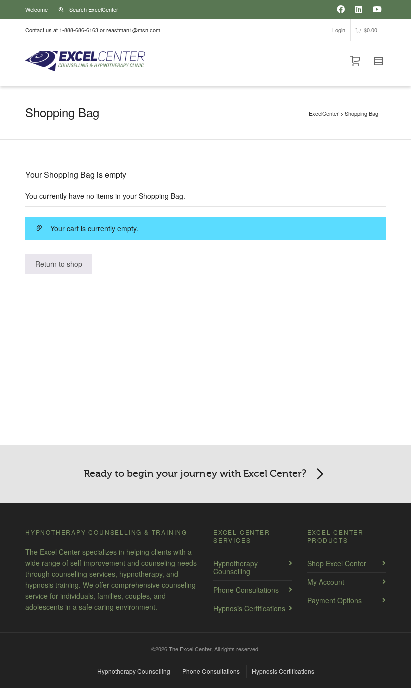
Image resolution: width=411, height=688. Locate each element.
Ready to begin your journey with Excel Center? (195, 473)
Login (338, 30)
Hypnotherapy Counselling (235, 567)
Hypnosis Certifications (249, 608)
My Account (325, 582)
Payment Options (334, 600)
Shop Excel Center (336, 563)
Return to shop (58, 264)
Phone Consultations (246, 590)
